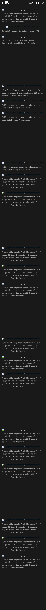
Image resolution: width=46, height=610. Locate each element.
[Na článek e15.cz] (5, 2)
